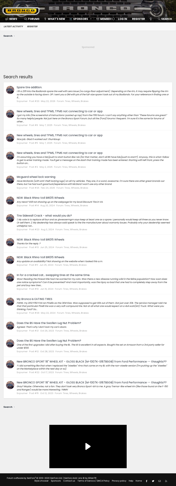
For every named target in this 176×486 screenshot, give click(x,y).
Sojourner (22, 101)
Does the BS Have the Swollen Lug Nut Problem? (49, 323)
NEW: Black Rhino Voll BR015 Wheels (40, 198)
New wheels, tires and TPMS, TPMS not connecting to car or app (60, 111)
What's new (56, 19)
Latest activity (13, 26)
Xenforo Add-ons (80, 478)
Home (139, 480)
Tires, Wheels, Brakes (77, 101)
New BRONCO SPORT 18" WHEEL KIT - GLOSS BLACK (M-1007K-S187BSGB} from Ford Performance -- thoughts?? (92, 362)
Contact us (69, 480)
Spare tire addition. (29, 87)
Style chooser (41, 480)
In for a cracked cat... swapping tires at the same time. (53, 275)
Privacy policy (119, 480)
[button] (79, 18)
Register (32, 26)
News (13, 19)
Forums (34, 19)
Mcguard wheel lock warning (36, 177)
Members (106, 19)
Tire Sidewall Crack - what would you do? (44, 216)
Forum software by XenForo (35, 478)
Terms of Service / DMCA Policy (93, 480)
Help (131, 480)
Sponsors (56, 480)
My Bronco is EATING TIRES (34, 299)
